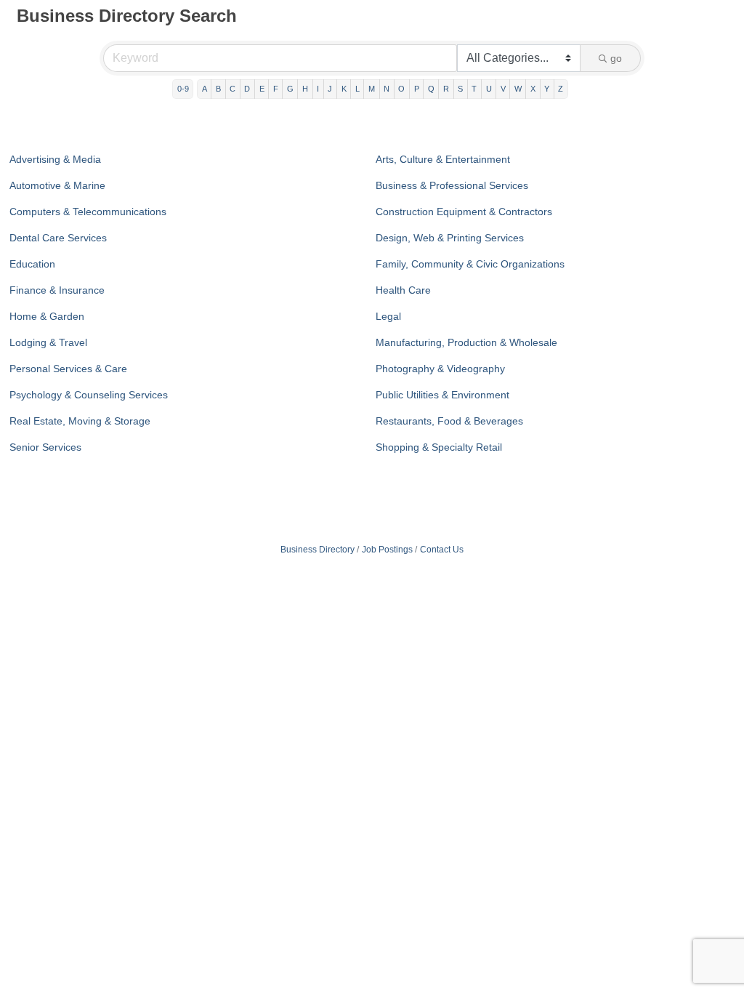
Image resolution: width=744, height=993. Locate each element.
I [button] (318, 88)
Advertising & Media (55, 159)
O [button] (401, 88)
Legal (388, 316)
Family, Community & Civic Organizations (470, 264)
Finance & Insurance (57, 290)
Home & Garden (46, 316)
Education (32, 264)
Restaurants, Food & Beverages (449, 421)
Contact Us (442, 549)
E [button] (261, 88)
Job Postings (387, 549)
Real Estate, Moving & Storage (79, 421)
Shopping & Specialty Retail (439, 447)
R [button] (446, 88)
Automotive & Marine (57, 185)
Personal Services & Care (68, 368)
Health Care (403, 290)
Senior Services (45, 447)
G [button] (290, 88)
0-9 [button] (183, 88)
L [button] (357, 88)
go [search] (616, 58)
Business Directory (317, 549)
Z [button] (560, 88)
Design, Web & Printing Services (450, 238)
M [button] (371, 88)
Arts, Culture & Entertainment (443, 159)
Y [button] (546, 88)
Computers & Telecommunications (87, 211)
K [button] (344, 88)
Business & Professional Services (452, 185)
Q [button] (431, 88)
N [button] (386, 88)
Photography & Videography (440, 368)
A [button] (204, 88)
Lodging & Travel (48, 342)
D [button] (247, 88)
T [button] (474, 88)
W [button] (518, 88)
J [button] (330, 88)
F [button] (275, 88)
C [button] (232, 88)
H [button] (305, 88)
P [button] (416, 88)
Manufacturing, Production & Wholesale (466, 342)
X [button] (532, 88)
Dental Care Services (58, 238)
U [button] (489, 88)
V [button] (503, 88)
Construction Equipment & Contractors (464, 211)
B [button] (218, 88)
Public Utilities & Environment (442, 395)
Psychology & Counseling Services (88, 395)
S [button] (460, 88)
